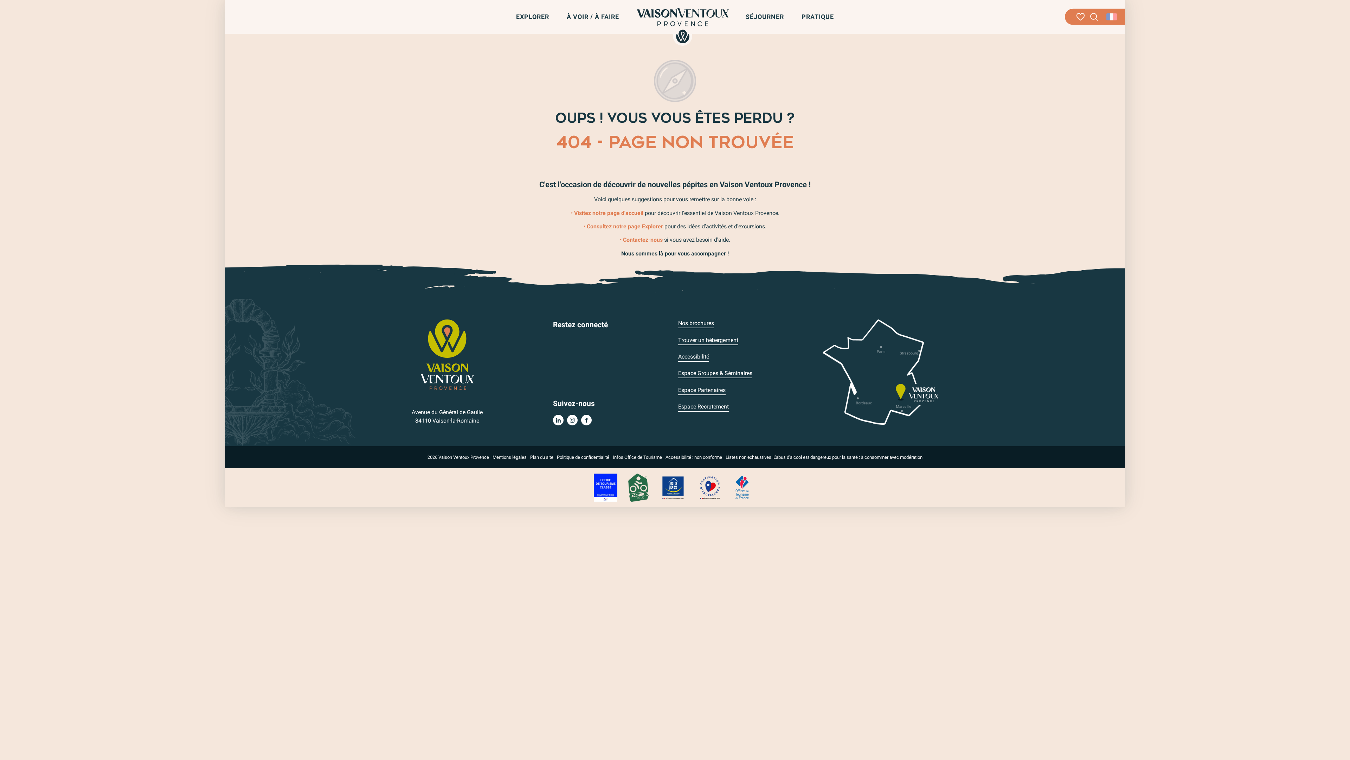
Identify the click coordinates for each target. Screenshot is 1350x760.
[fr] (1112, 17)
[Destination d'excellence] (710, 487)
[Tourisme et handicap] (673, 487)
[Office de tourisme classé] (605, 487)
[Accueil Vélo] (638, 487)
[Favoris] (1080, 17)
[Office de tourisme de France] (742, 487)
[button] (1094, 17)
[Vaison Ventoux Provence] (683, 25)
